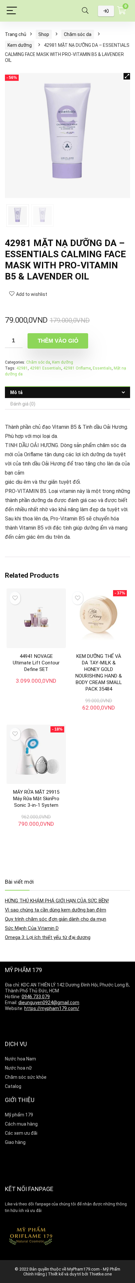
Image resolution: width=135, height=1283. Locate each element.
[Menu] (12, 11)
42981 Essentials (45, 368)
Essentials (102, 368)
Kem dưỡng (20, 45)
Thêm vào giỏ (58, 341)
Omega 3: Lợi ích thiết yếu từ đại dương (47, 937)
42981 (22, 368)
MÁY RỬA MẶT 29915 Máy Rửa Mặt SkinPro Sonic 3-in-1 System (36, 798)
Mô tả (16, 392)
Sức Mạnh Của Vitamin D (32, 928)
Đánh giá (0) (22, 404)
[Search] (85, 11)
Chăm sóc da (77, 34)
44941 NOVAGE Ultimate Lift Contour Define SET (36, 662)
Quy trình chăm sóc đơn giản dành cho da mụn (55, 919)
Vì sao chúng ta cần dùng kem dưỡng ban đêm (55, 910)
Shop (43, 34)
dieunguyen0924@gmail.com (48, 1002)
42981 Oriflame (77, 368)
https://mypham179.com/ (51, 1008)
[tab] (67, 392)
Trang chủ (15, 34)
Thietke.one (100, 1274)
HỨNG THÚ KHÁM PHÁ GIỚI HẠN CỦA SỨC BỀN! (57, 901)
